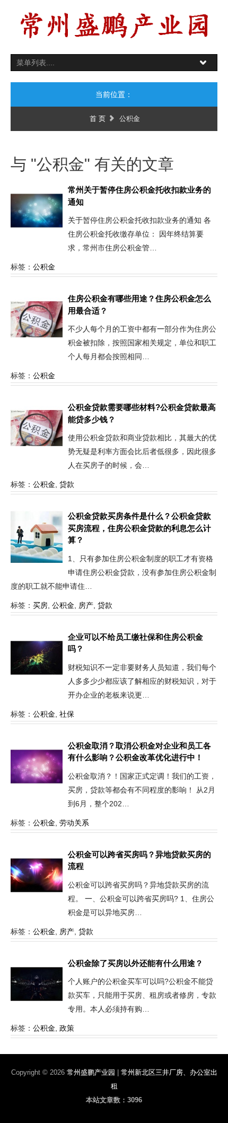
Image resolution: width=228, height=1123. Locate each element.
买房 (40, 605)
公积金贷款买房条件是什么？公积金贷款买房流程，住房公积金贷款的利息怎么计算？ (139, 527)
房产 (85, 605)
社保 (66, 714)
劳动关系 (74, 823)
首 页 (98, 119)
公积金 (44, 267)
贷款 (66, 484)
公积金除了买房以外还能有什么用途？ (135, 963)
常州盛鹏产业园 (92, 1072)
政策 (66, 1028)
